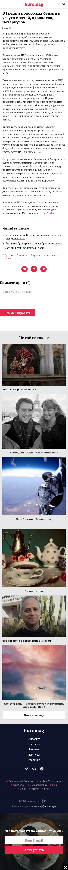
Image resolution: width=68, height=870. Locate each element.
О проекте (34, 738)
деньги (21, 255)
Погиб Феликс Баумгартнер (34, 519)
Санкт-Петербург (28, 788)
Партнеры (34, 754)
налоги (49, 255)
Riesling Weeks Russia (49, 781)
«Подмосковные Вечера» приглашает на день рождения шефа (33, 236)
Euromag (34, 4)
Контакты (34, 744)
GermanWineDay (37, 785)
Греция (7, 255)
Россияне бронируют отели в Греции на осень (34, 243)
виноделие (18, 785)
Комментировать (17, 313)
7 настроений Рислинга (20, 781)
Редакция (34, 759)
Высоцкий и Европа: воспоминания (34, 452)
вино (54, 785)
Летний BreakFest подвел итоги (25, 248)
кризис (36, 255)
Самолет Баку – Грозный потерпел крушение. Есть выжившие (34, 705)
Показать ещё (34, 715)
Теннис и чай (34, 591)
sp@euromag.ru (48, 806)
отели (46, 788)
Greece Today (46, 213)
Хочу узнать (34, 850)
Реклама (34, 749)
